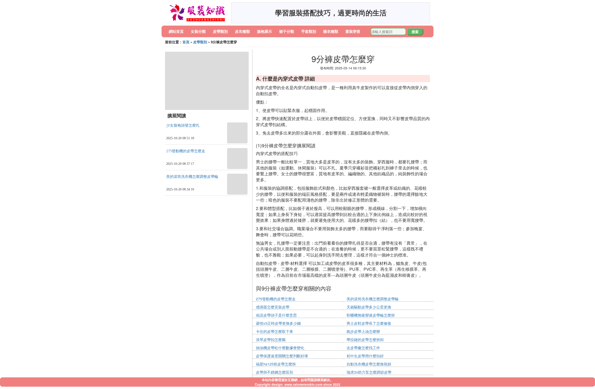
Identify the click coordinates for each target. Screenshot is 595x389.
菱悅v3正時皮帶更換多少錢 (278, 323)
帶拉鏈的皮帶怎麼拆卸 (365, 339)
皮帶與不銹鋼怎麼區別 (274, 372)
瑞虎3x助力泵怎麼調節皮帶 (369, 372)
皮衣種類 (242, 31)
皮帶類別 (220, 31)
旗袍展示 (264, 31)
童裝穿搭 (352, 31)
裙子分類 (286, 31)
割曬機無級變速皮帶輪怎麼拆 (371, 315)
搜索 (415, 31)
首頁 (185, 41)
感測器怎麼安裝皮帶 (272, 307)
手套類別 (308, 31)
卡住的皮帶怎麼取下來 (274, 331)
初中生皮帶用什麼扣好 (365, 356)
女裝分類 (198, 31)
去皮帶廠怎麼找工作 (363, 347)
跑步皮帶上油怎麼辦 (363, 331)
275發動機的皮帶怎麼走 (185, 151)
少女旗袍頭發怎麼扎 (183, 125)
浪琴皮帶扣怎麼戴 (271, 339)
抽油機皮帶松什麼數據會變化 (280, 347)
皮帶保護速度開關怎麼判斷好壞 (282, 356)
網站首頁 (176, 31)
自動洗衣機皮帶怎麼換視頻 (369, 364)
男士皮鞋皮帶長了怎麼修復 (369, 323)
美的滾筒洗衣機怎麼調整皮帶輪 (192, 177)
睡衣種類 (330, 31)
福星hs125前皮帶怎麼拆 (276, 364)
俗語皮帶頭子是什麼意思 (276, 315)
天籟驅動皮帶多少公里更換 (369, 307)
